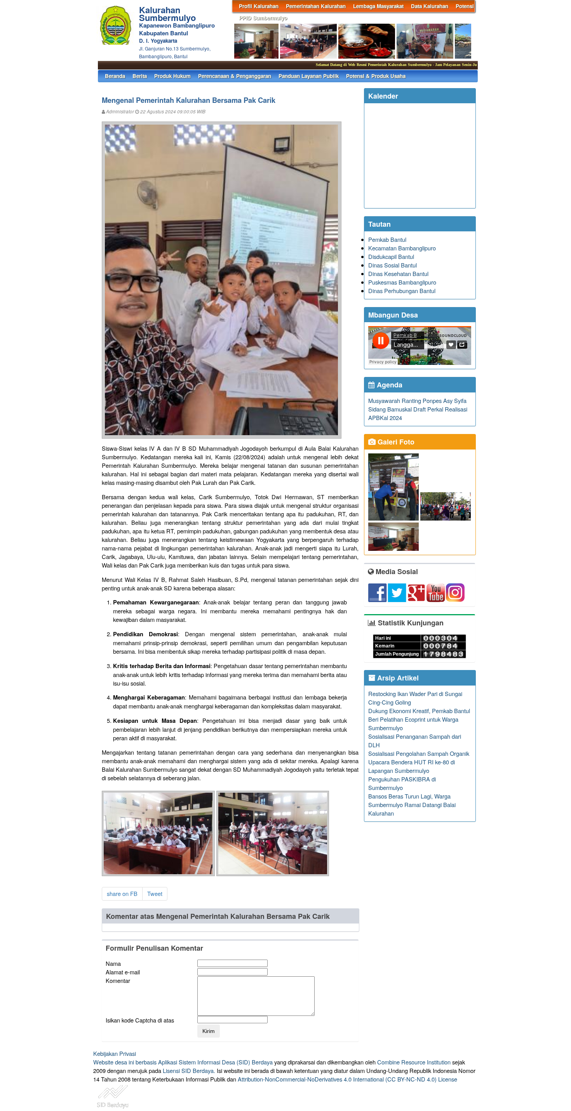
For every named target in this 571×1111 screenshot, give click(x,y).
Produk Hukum (172, 76)
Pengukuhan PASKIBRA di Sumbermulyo (402, 783)
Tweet (154, 893)
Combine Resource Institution (414, 1062)
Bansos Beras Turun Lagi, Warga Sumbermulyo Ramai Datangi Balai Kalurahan (412, 804)
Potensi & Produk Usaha (376, 76)
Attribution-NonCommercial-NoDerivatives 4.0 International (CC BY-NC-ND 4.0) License (347, 1079)
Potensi (465, 6)
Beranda (115, 76)
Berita (139, 76)
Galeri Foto (395, 442)
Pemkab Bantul (387, 239)
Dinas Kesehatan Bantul (398, 273)
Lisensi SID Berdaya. (189, 1070)
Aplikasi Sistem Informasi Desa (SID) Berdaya (215, 1062)
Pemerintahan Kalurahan (316, 6)
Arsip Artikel (397, 678)
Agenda (388, 385)
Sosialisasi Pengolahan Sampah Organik (418, 753)
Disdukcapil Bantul (391, 256)
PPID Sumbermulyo (263, 17)
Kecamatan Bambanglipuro (402, 248)
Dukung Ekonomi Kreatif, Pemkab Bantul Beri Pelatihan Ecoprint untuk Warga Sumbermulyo (419, 719)
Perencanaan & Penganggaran (234, 76)
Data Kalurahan (429, 6)
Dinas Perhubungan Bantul (401, 290)
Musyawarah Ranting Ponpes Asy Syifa (417, 400)
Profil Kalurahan (259, 6)
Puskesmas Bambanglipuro (402, 282)
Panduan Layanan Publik (309, 76)
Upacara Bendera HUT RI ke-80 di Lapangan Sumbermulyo (411, 766)
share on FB (122, 893)
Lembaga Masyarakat (378, 6)
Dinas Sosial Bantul (392, 265)
